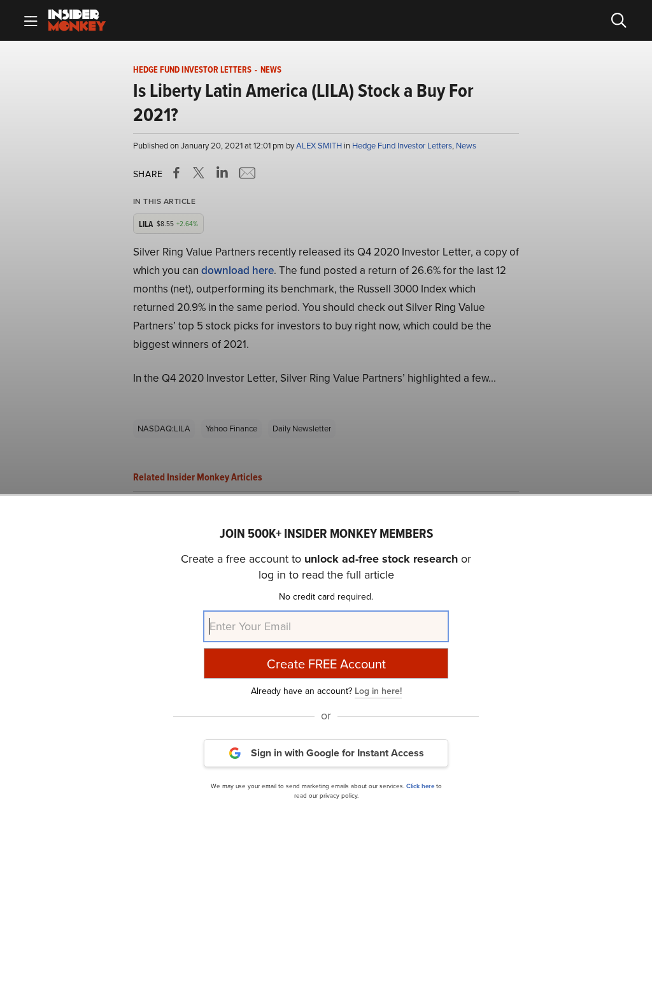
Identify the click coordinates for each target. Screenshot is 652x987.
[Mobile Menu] (30, 20)
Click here (420, 786)
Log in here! (378, 691)
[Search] (619, 20)
